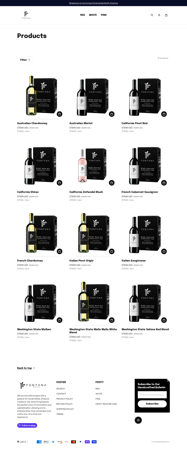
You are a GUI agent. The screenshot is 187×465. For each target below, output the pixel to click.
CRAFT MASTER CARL (106, 404)
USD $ (23, 442)
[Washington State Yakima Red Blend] (146, 302)
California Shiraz (28, 192)
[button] (152, 15)
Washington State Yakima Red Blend (145, 329)
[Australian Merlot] (93, 96)
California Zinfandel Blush (86, 192)
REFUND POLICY (64, 404)
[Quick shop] (59, 114)
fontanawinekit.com (161, 442)
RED (82, 15)
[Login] (159, 15)
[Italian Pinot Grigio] (93, 233)
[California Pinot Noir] (146, 96)
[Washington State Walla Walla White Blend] (93, 302)
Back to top (24, 368)
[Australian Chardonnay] (41, 96)
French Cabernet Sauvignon (140, 192)
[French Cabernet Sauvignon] (146, 164)
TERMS (59, 414)
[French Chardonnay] (41, 233)
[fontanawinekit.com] (26, 15)
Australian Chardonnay (32, 123)
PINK (104, 15)
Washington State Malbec (34, 329)
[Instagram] (138, 420)
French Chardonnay (30, 260)
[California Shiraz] (41, 164)
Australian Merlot (81, 123)
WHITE (93, 15)
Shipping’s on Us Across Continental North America (93, 3)
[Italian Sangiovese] (146, 233)
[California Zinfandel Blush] (93, 164)
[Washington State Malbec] (41, 302)
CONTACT (61, 393)
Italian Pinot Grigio (81, 260)
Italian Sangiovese (134, 260)
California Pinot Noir (135, 123)
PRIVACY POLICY (64, 399)
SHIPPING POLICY (65, 409)
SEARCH (60, 388)
